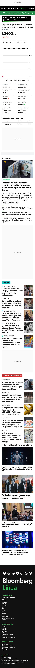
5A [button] (24, 42)
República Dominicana (8, 618)
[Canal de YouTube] (13, 573)
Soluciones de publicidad (8, 663)
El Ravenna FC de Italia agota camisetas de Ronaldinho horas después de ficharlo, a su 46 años (17, 469)
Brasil (3, 599)
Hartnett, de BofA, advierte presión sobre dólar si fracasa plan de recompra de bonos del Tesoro (16, 186)
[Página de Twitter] (8, 573)
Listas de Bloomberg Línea (9, 637)
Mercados (7, 158)
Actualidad (4, 631)
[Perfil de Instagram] (17, 573)
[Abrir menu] (2, 8)
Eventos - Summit (6, 657)
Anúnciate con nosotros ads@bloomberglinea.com (15, 660)
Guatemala (4, 619)
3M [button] (10, 42)
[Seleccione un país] (5, 9)
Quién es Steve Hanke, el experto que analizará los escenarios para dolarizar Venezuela (12, 304)
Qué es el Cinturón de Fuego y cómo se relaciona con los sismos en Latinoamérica (12, 292)
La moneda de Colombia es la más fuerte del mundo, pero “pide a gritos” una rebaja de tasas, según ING (17, 220)
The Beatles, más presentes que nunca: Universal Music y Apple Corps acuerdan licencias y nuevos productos (16, 497)
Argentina (4, 602)
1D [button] (3, 42)
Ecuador (4, 610)
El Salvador (5, 616)
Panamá (4, 612)
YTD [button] (14, 42)
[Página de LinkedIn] (21, 573)
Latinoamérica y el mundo (8, 597)
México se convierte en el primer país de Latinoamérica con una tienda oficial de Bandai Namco (12, 342)
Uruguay (4, 613)
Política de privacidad (7, 645)
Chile (3, 607)
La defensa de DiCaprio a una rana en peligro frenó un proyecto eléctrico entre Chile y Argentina (11, 316)
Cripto (3, 632)
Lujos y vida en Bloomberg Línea (17, 445)
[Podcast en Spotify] (30, 573)
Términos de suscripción (8, 647)
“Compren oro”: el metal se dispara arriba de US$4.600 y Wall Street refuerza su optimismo (17, 213)
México (4, 601)
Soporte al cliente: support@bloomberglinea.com (15, 662)
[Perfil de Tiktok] (26, 573)
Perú (3, 608)
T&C (3, 650)
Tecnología (5, 649)
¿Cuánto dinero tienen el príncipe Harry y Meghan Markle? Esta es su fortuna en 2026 (12, 329)
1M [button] (7, 42)
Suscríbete (5, 644)
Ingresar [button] (31, 8)
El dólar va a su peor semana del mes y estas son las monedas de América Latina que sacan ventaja (12, 437)
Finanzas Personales (7, 634)
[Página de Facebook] (4, 573)
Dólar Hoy (4, 629)
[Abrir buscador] (27, 8)
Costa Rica (5, 615)
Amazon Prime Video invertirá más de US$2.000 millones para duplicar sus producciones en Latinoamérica (15, 552)
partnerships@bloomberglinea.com (11, 659)
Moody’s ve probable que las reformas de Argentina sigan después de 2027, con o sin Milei (17, 208)
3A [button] (21, 42)
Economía (4, 626)
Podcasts (4, 636)
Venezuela (4, 605)
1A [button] (18, 42)
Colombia (4, 604)
